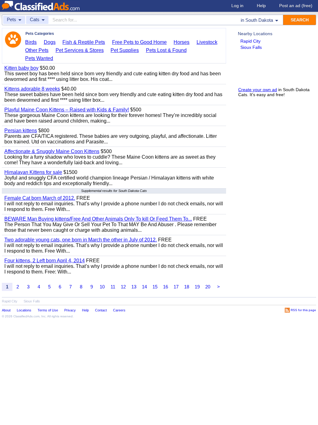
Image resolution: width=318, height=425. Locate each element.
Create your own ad (257, 89)
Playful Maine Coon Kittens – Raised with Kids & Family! (66, 109)
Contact (101, 310)
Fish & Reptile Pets (83, 42)
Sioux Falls (251, 47)
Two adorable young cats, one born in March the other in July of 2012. (80, 239)
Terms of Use (48, 310)
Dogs (50, 42)
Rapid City (250, 41)
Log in (237, 5)
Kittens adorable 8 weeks (32, 88)
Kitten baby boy (21, 68)
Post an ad (295, 5)
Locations (24, 310)
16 (165, 286)
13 (133, 286)
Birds (31, 42)
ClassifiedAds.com (26, 316)
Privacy (70, 310)
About (6, 310)
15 (154, 286)
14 (144, 286)
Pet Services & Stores (80, 50)
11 (113, 286)
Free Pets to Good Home (139, 42)
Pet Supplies (125, 50)
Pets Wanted (39, 58)
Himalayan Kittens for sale (33, 172)
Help (261, 5)
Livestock (207, 42)
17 (176, 286)
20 (207, 286)
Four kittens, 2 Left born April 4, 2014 (44, 260)
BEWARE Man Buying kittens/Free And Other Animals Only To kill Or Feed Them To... (98, 219)
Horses (181, 42)
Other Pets (36, 50)
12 (123, 286)
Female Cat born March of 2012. (39, 198)
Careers (119, 310)
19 (197, 286)
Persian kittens (20, 130)
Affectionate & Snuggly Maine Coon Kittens (51, 151)
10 (102, 286)
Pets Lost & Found (166, 50)
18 (186, 286)
